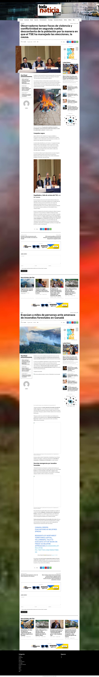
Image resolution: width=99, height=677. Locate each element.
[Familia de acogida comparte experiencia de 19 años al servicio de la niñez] (42, 283)
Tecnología (69, 105)
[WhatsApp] (77, 42)
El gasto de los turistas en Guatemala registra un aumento (26, 95)
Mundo (66, 295)
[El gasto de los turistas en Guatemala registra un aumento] (65, 95)
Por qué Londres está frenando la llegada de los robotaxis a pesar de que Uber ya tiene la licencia (73, 108)
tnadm (25, 41)
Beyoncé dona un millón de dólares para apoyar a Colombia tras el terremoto (26, 89)
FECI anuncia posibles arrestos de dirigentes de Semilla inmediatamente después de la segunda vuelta (52, 237)
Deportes (23, 78)
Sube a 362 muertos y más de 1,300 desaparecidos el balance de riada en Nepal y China (71, 291)
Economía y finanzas (25, 92)
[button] (78, 19)
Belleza (69, 99)
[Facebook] (67, 1)
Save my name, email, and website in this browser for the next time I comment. (34, 268)
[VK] (75, 42)
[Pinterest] (72, 42)
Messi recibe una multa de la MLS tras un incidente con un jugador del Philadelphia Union (26, 81)
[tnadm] (22, 42)
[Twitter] (69, 1)
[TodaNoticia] (49, 10)
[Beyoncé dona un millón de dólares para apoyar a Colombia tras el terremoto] (65, 88)
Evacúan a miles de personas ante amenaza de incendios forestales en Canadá (29, 237)
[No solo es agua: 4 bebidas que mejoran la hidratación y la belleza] (65, 101)
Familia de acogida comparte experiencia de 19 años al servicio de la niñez (42, 291)
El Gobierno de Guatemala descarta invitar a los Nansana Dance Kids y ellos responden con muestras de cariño (56, 292)
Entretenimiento (24, 85)
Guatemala (22, 23)
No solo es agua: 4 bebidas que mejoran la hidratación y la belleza (72, 101)
